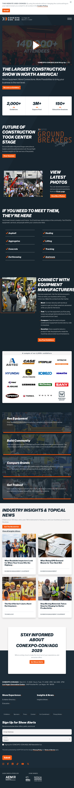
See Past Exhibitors (46, 340)
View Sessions (9, 156)
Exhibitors (7, 714)
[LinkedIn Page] (12, 764)
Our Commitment (44, 714)
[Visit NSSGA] (38, 779)
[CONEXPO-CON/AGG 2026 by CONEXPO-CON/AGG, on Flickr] (23, 196)
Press (25, 714)
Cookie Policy (42, 6)
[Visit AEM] (10, 778)
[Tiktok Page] (17, 764)
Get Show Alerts (37, 662)
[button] (69, 19)
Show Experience (11, 695)
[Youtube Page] (22, 764)
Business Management (13, 571)
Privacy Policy (37, 750)
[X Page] (28, 764)
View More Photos (58, 196)
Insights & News (45, 695)
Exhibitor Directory (9, 700)
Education (6, 703)
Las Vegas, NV (26, 18)
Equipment (25, 571)
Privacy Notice (57, 714)
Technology (9, 614)
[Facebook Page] (8, 764)
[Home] (10, 18)
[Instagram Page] (3, 764)
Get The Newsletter (11, 527)
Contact (33, 714)
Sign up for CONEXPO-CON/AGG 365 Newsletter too (23, 745)
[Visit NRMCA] (28, 778)
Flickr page (60, 191)
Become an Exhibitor (11, 88)
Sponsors (17, 714)
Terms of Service (50, 750)
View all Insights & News (11, 531)
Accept (6, 10)
